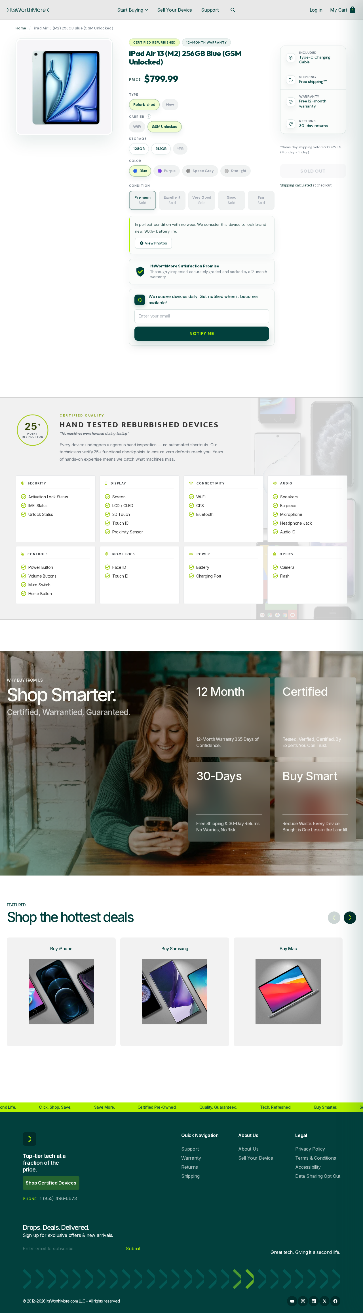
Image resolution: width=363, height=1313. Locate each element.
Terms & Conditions (315, 1158)
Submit (133, 1248)
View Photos (156, 243)
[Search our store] (233, 10)
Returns (189, 1167)
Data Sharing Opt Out (317, 1176)
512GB (160, 148)
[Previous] (334, 917)
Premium (142, 200)
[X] (324, 1301)
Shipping (190, 1176)
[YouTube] (292, 1301)
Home (21, 28)
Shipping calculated (296, 185)
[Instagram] (303, 1301)
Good (232, 200)
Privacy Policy (310, 1149)
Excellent (172, 200)
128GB (139, 148)
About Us (248, 1149)
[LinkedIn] (314, 1301)
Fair (261, 200)
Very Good (201, 200)
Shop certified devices (51, 1183)
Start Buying (130, 10)
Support (210, 10)
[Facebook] (335, 1301)
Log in (316, 10)
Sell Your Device (174, 10)
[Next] (350, 917)
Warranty (191, 1158)
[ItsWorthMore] (28, 10)
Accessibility (307, 1167)
